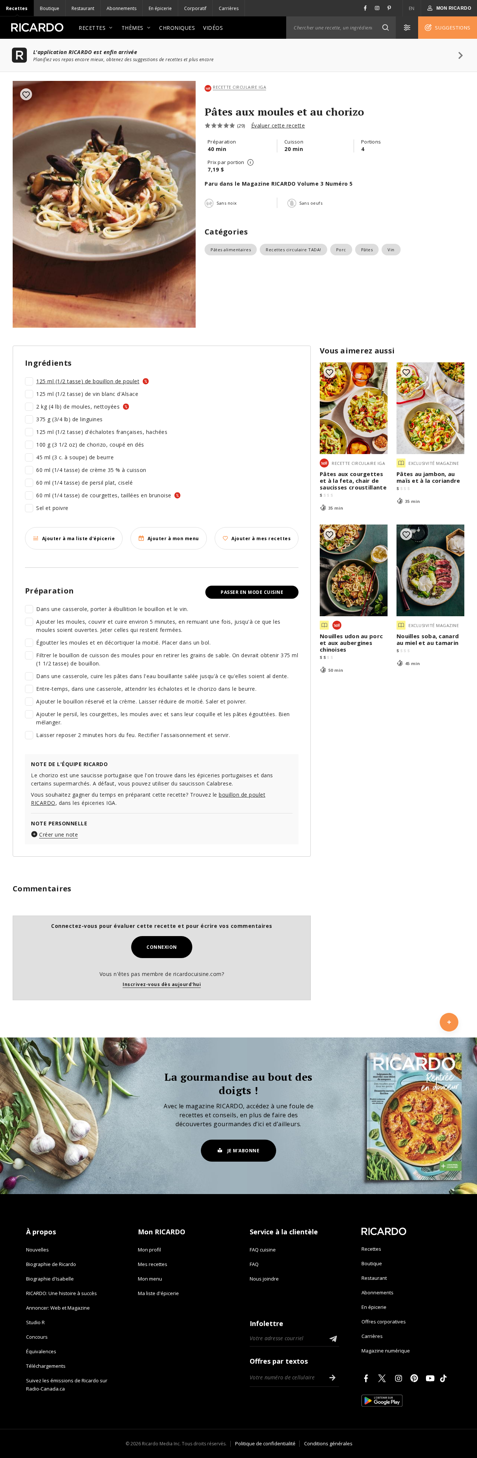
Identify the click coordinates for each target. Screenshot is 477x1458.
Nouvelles (37, 1249)
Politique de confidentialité (265, 1443)
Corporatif (195, 8)
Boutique (49, 8)
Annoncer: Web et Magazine (58, 1307)
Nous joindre (264, 1278)
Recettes (17, 8)
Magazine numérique (385, 1350)
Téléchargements (46, 1366)
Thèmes (132, 27)
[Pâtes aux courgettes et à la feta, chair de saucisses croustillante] (354, 408)
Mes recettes (152, 1264)
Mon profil (149, 1249)
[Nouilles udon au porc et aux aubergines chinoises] (354, 570)
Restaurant (83, 8)
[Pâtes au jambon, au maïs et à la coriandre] (430, 408)
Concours (37, 1336)
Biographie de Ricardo (51, 1264)
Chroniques (177, 27)
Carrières (228, 8)
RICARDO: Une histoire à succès (61, 1293)
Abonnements (121, 8)
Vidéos (213, 27)
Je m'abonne (243, 1150)
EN (412, 8)
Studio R (35, 1322)
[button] (385, 27)
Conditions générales (328, 1443)
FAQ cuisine (263, 1249)
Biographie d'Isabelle (50, 1278)
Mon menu (150, 1278)
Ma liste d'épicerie (158, 1293)
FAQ (254, 1264)
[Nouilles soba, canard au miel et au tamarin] (430, 570)
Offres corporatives (383, 1321)
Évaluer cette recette (278, 125)
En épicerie (160, 8)
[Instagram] (400, 1378)
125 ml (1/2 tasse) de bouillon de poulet (87, 381)
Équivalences (41, 1351)
